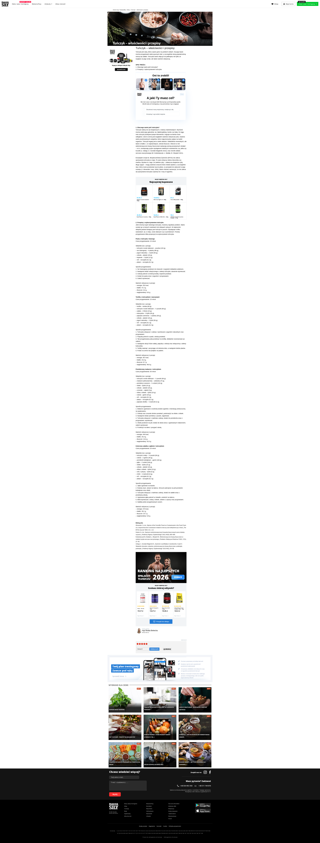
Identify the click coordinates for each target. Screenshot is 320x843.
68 (129, 833)
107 (199, 833)
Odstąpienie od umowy (171, 837)
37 (171, 831)
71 (134, 833)
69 (131, 833)
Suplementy (127, 813)
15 (134, 831)
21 (144, 831)
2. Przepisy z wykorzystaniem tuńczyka (149, 69)
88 (163, 833)
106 (197, 833)
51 (194, 831)
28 (156, 831)
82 (153, 833)
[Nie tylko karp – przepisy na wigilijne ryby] (125, 727)
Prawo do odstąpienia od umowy (152, 837)
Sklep (125, 806)
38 (173, 831)
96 (176, 833)
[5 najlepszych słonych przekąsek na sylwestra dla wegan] (125, 754)
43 (181, 831)
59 (207, 831)
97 (177, 833)
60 (209, 831)
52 (196, 831)
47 (187, 831)
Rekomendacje (172, 816)
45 (184, 831)
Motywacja (171, 808)
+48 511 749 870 (204, 786)
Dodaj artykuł (143, 826)
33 (164, 831)
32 (163, 831)
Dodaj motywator (173, 811)
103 (190, 833)
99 (181, 833)
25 (151, 831)
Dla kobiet (149, 806)
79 (147, 833)
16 (136, 831)
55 (201, 831)
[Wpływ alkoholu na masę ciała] (160, 754)
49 (191, 831)
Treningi (126, 808)
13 (131, 831)
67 (127, 833)
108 (202, 833)
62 (119, 833)
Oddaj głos (154, 649)
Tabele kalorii (172, 813)
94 (173, 833)
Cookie (165, 826)
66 (126, 833)
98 (179, 833)
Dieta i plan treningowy (20, 3)
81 (151, 833)
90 (166, 833)
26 (153, 831)
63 (121, 833)
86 (159, 833)
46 (186, 831)
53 (197, 831)
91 (167, 833)
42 (179, 831)
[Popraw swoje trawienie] (125, 700)
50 (193, 831)
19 (141, 831)
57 (204, 831)
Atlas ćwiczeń (60, 4)
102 (188, 833)
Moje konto (149, 808)
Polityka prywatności (175, 826)
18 (139, 831)
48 (189, 831)
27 (154, 831)
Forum (170, 818)
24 (149, 831)
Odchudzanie (149, 811)
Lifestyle (148, 816)
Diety (125, 811)
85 (157, 833)
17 (137, 831)
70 (133, 833)
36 (169, 831)
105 (195, 833)
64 (123, 833)
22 (146, 831)
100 (183, 833)
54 (199, 831)
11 (127, 831)
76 (143, 833)
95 (174, 833)
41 (177, 831)
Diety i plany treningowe (130, 803)
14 (133, 831)
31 (161, 831)
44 (183, 831)
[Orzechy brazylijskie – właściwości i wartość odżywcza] (195, 700)
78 (146, 833)
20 (143, 831)
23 (147, 831)
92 (169, 833)
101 (185, 833)
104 (193, 833)
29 (157, 831)
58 (206, 831)
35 (167, 831)
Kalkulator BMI (172, 806)
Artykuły (48, 4)
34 (166, 831)
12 (129, 831)
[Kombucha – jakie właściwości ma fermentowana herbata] (195, 727)
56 (203, 831)
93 (171, 833)
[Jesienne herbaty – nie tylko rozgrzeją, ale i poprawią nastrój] (195, 754)
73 (137, 833)
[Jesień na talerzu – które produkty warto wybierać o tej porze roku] (160, 727)
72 (136, 833)
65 (124, 833)
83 (154, 833)
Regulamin (152, 826)
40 (176, 831)
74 (139, 833)
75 (141, 833)
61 (117, 833)
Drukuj (168, 649)
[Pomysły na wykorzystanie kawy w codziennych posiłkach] (160, 700)
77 (144, 833)
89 (164, 833)
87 (161, 833)
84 (156, 833)
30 (159, 831)
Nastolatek (149, 813)
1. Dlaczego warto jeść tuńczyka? (147, 67)
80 (149, 833)
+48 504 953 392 (186, 786)
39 (174, 831)
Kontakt (159, 826)
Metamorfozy (36, 4)
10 (126, 831)
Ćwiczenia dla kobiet (173, 803)
